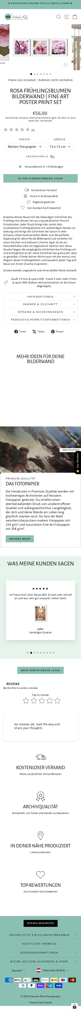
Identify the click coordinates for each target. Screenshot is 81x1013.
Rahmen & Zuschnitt (40, 304)
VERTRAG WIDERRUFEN (40, 923)
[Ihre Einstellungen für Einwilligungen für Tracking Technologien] (74, 1006)
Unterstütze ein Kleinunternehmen (39, 935)
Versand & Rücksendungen (40, 312)
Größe (60, 139)
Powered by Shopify (40, 1002)
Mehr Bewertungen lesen (40, 670)
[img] (16, 130)
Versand (23, 117)
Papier (24, 139)
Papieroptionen (41, 296)
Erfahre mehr (19, 538)
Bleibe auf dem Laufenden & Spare (39, 961)
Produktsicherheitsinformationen (40, 319)
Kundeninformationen (40, 952)
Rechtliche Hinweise (39, 943)
